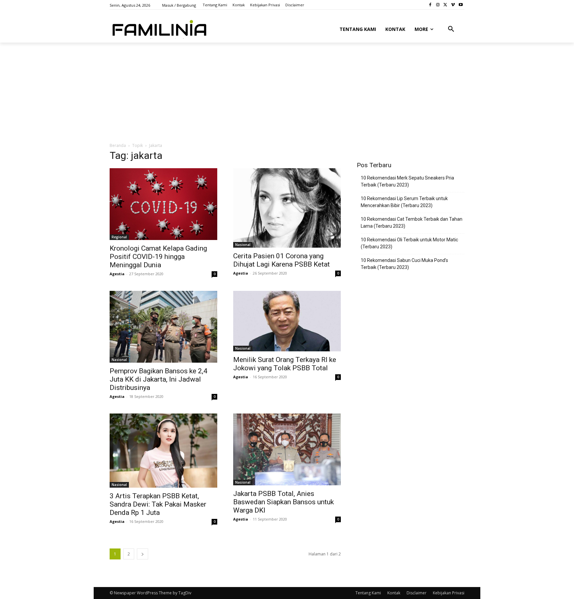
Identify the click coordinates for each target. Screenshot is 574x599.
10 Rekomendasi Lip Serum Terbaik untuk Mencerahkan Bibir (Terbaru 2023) (404, 202)
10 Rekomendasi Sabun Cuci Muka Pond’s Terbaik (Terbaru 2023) (404, 264)
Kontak (393, 593)
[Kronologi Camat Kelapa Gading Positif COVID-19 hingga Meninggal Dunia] (163, 204)
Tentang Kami (368, 593)
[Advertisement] (271, 92)
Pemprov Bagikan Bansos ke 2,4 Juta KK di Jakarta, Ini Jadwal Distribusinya (158, 379)
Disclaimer (417, 593)
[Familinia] (159, 28)
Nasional (242, 244)
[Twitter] (445, 5)
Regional (119, 237)
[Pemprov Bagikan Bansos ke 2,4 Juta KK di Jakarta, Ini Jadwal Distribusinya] (163, 327)
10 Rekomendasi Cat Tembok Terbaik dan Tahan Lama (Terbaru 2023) (411, 222)
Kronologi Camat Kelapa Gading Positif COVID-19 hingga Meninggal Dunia (158, 256)
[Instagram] (438, 5)
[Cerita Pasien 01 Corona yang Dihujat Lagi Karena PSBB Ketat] (287, 208)
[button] (451, 29)
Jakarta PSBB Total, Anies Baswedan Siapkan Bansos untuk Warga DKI (283, 502)
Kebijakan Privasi (448, 593)
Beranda (118, 145)
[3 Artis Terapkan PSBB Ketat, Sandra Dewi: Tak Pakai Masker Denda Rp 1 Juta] (163, 451)
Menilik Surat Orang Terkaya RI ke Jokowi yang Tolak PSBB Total (284, 364)
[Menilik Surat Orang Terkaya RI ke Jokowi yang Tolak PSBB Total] (287, 321)
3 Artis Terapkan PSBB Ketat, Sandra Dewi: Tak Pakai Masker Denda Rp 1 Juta (158, 504)
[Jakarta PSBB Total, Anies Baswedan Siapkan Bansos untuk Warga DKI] (287, 449)
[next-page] (142, 553)
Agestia (117, 273)
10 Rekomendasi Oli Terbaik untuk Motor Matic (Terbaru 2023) (409, 243)
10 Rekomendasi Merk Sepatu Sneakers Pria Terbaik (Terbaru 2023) (407, 181)
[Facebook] (430, 5)
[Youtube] (460, 5)
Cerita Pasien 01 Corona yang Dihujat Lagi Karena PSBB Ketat (281, 260)
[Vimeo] (453, 5)
